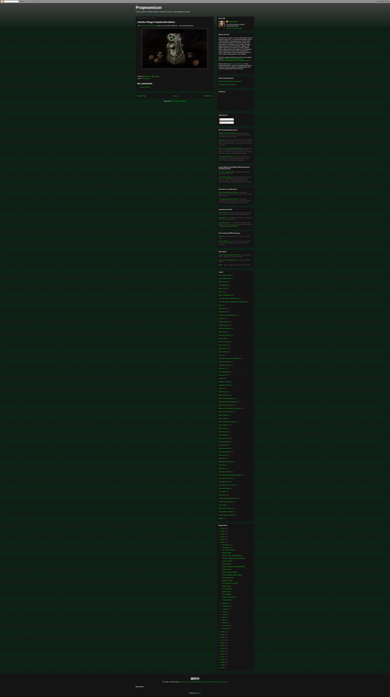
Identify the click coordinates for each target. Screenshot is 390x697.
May (224, 617)
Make (221, 265)
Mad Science (223, 391)
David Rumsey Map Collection (228, 192)
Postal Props (223, 445)
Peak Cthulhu (223, 435)
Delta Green (222, 332)
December (226, 545)
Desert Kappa (226, 586)
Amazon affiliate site (237, 64)
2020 (222, 632)
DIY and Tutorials (224, 335)
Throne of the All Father (229, 572)
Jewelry (221, 378)
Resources (222, 455)
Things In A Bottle (224, 488)
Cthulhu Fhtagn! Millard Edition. (232, 575)
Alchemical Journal (228, 577)
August (225, 609)
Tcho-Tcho (222, 465)
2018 (222, 637)
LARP (220, 388)
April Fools (222, 288)
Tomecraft (222, 495)
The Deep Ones (227, 589)
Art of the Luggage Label (227, 172)
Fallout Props (223, 345)
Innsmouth (222, 375)
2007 (222, 668)
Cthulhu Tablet (226, 553)
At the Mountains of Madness (228, 298)
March (225, 623)
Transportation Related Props (228, 498)
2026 (222, 528)
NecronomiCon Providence (227, 422)
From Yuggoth (226, 594)
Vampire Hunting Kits (225, 501)
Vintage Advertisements (226, 515)
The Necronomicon (225, 478)
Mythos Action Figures (226, 411)
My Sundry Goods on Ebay (227, 84)
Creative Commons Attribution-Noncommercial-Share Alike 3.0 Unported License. (235, 59)
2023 (222, 537)
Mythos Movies (223, 415)
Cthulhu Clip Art (224, 322)
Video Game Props (225, 508)
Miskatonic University (225, 405)
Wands (221, 518)
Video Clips (222, 505)
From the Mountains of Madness (229, 358)
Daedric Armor (226, 591)
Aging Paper (222, 282)
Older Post (208, 96)
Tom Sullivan (223, 491)
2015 (222, 645)
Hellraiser (222, 368)
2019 (222, 634)
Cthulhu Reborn (224, 241)
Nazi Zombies (223, 418)
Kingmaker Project (224, 382)
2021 (222, 542)
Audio (220, 305)
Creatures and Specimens (227, 315)
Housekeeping (223, 372)
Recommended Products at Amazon (230, 81)
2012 (222, 654)
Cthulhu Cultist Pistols (229, 597)
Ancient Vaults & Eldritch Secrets (229, 255)
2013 (222, 651)
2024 (222, 534)
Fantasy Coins (223, 348)
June (224, 614)
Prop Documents (224, 448)
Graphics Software (224, 362)
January (225, 628)
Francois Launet (224, 222)
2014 (222, 648)
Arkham (221, 292)
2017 (222, 640)
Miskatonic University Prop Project (229, 408)
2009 (222, 662)
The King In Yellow (224, 472)
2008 (222, 665)
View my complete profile (234, 28)
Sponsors (222, 458)
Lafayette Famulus (225, 385)
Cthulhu (221, 318)
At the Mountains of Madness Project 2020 (232, 302)
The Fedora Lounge (225, 177)
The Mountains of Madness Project (230, 475)
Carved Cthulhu (227, 561)
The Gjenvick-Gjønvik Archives (228, 199)
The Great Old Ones (228, 550)
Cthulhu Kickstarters (225, 328)
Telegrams (222, 468)
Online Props (223, 428)
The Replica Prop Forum (226, 157)
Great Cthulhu (226, 564)
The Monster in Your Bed (230, 583)
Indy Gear (222, 140)
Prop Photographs (224, 452)
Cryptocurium (223, 217)
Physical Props (223, 438)
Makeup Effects (224, 395)
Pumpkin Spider (227, 600)
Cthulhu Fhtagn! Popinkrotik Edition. (233, 566)
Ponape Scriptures (224, 441)
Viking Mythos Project (225, 511)
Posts (223, 119)
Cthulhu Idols (146, 78)
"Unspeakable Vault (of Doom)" (228, 226)
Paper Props (223, 432)
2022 (222, 539)
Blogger (198, 693)
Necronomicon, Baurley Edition (232, 555)
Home (175, 96)
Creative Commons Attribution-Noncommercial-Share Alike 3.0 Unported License (203, 682)
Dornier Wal (222, 338)
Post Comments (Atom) (179, 101)
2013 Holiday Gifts (224, 278)
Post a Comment (145, 87)
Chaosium (222, 236)
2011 (222, 657)
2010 (222, 659)
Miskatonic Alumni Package (227, 402)
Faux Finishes (223, 352)
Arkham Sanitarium (225, 295)
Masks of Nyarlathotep (226, 398)
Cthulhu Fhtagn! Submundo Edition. (233, 558)
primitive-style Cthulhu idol (148, 25)
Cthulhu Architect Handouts (227, 133)
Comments (224, 122)
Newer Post (141, 96)
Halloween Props (224, 365)
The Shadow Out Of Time (227, 485)
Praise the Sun (227, 569)
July (224, 611)
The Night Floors (224, 481)
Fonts (220, 355)
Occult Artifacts (223, 425)
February (226, 625)
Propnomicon (149, 7)
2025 (222, 531)
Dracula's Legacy (224, 342)
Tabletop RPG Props (225, 461)
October (225, 603)
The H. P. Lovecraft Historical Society (230, 148)
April (224, 620)
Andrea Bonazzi (224, 212)
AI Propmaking (223, 285)
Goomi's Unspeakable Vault (227, 260)
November (226, 547)
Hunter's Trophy (227, 580)
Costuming (222, 312)
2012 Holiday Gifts (224, 275)
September (226, 606)
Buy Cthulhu (222, 308)
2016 (222, 643)
